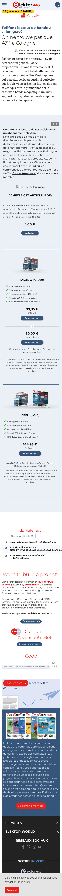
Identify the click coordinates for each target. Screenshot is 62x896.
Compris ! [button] (12, 890)
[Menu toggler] (4, 5)
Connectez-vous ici (24, 173)
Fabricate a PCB (32, 621)
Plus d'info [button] (24, 882)
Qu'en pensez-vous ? (30, 644)
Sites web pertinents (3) (22, 536)
